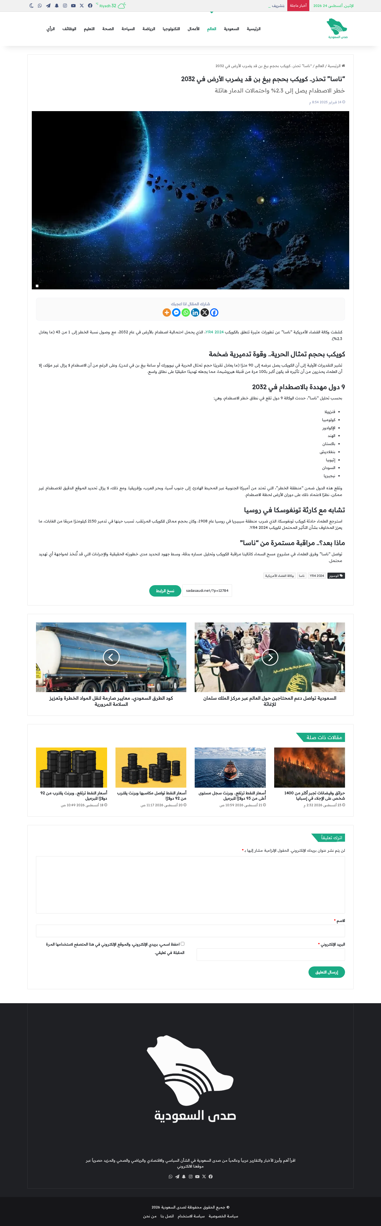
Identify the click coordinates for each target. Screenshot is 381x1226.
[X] (205, 312)
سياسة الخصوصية (223, 1216)
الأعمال (193, 28)
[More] (167, 312)
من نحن (150, 1216)
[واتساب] (170, 1176)
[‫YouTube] (197, 1176)
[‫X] (204, 1176)
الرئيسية (254, 28)
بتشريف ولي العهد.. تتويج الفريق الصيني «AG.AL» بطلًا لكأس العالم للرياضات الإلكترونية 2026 (211, 5)
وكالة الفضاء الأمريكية (279, 576)
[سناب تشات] (183, 1176)
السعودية (231, 28)
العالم (211, 28)
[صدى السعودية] (337, 29)
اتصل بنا (167, 1216)
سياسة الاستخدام (191, 1216)
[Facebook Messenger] (176, 312)
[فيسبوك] (210, 1176)
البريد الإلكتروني (331, 944)
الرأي (51, 28)
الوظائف (69, 28)
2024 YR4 (215, 331)
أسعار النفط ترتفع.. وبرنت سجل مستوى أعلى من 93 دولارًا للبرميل (232, 795)
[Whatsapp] (186, 312)
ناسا (302, 576)
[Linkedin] (195, 312)
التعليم (89, 28)
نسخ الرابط (165, 590)
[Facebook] (214, 312)
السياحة (128, 28)
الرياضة (149, 28)
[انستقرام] (190, 1176)
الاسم (339, 920)
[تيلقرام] (177, 1176)
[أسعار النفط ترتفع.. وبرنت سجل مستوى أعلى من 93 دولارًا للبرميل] (230, 768)
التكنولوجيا (171, 28)
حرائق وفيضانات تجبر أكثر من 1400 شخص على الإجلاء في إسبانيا (314, 795)
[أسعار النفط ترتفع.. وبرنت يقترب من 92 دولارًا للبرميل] (71, 768)
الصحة (108, 28)
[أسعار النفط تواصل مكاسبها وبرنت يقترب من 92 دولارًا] (151, 767)
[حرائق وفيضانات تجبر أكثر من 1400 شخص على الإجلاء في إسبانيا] (309, 768)
